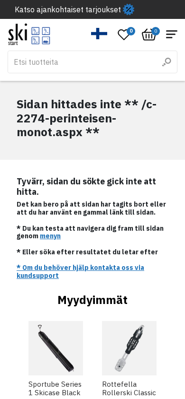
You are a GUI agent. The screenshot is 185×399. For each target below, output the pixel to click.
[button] (99, 33)
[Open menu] (171, 34)
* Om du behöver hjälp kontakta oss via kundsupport (80, 271)
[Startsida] (29, 34)
